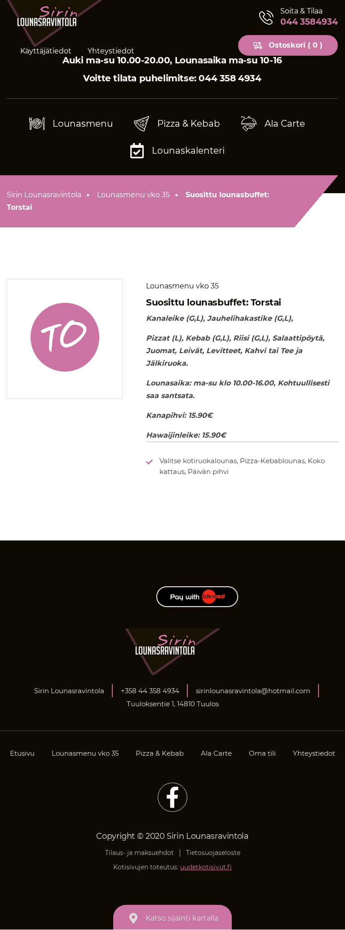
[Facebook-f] (172, 797)
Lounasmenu (83, 123)
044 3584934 (309, 22)
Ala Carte (285, 123)
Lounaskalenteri (188, 150)
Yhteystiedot (111, 51)
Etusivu (22, 753)
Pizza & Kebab (188, 123)
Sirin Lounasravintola (44, 194)
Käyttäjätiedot (45, 51)
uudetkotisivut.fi (206, 867)
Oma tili (262, 753)
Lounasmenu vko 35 (133, 194)
